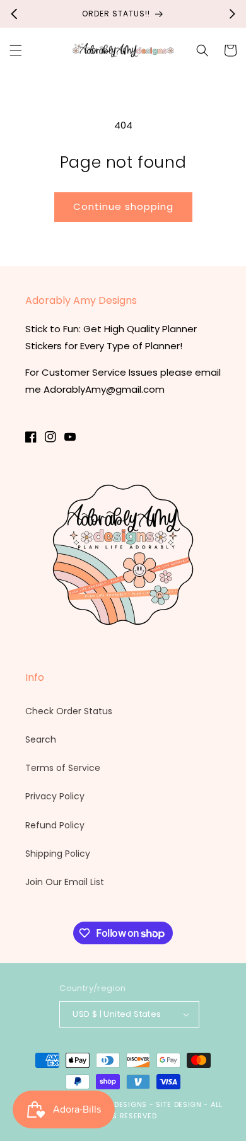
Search (40, 739)
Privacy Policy (55, 796)
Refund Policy (55, 825)
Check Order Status (68, 711)
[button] (16, 50)
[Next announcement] (232, 14)
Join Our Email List (64, 882)
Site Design (179, 1104)
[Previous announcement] (14, 14)
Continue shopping (123, 206)
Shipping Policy (57, 853)
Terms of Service (62, 768)
